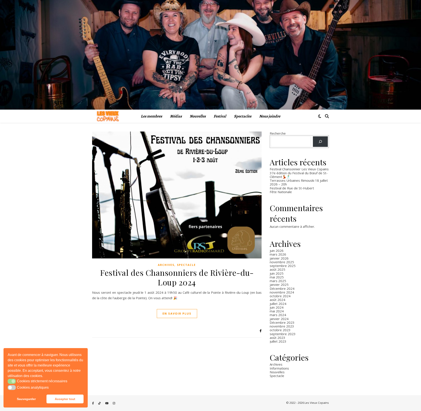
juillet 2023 (278, 341)
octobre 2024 (280, 296)
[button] (12, 381)
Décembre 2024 (282, 288)
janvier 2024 (279, 319)
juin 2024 (277, 307)
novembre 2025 (282, 262)
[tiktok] (99, 403)
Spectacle (186, 265)
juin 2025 (277, 273)
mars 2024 (278, 315)
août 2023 (277, 337)
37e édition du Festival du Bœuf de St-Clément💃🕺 (299, 175)
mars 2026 (278, 254)
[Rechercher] (320, 141)
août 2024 (277, 299)
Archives (166, 265)
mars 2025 (278, 281)
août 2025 (277, 269)
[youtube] (107, 403)
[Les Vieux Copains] (108, 116)
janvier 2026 (279, 258)
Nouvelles (198, 116)
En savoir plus (176, 313)
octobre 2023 (280, 330)
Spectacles (242, 116)
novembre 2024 (282, 292)
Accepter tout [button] (65, 399)
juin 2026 (277, 250)
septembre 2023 (283, 334)
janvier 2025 (279, 284)
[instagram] (114, 403)
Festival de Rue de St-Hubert (292, 188)
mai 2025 (277, 277)
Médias (176, 116)
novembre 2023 (282, 326)
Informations (279, 368)
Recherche (278, 133)
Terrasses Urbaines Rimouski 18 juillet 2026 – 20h (299, 182)
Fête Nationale (281, 192)
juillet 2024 (278, 303)
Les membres (151, 116)
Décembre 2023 (282, 322)
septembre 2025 (283, 265)
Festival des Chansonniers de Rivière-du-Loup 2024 (176, 277)
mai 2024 (277, 311)
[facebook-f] (93, 403)
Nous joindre (269, 116)
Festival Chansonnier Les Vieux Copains (299, 169)
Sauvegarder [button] (26, 399)
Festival (220, 116)
